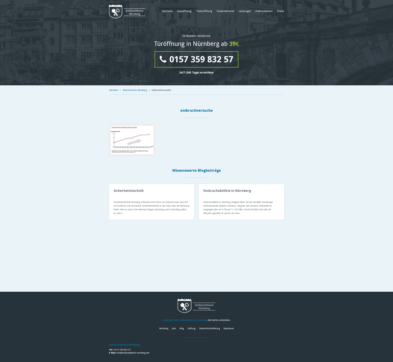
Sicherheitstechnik (129, 191)
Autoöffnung (184, 11)
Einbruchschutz (264, 11)
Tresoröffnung (204, 11)
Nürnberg (163, 328)
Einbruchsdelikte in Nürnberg (227, 191)
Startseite (167, 11)
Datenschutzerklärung (209, 328)
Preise (280, 11)
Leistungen (245, 11)
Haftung (191, 328)
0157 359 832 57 (200, 59)
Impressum (229, 328)
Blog (182, 328)
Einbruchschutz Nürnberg (135, 90)
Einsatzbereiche (225, 11)
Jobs (174, 328)
